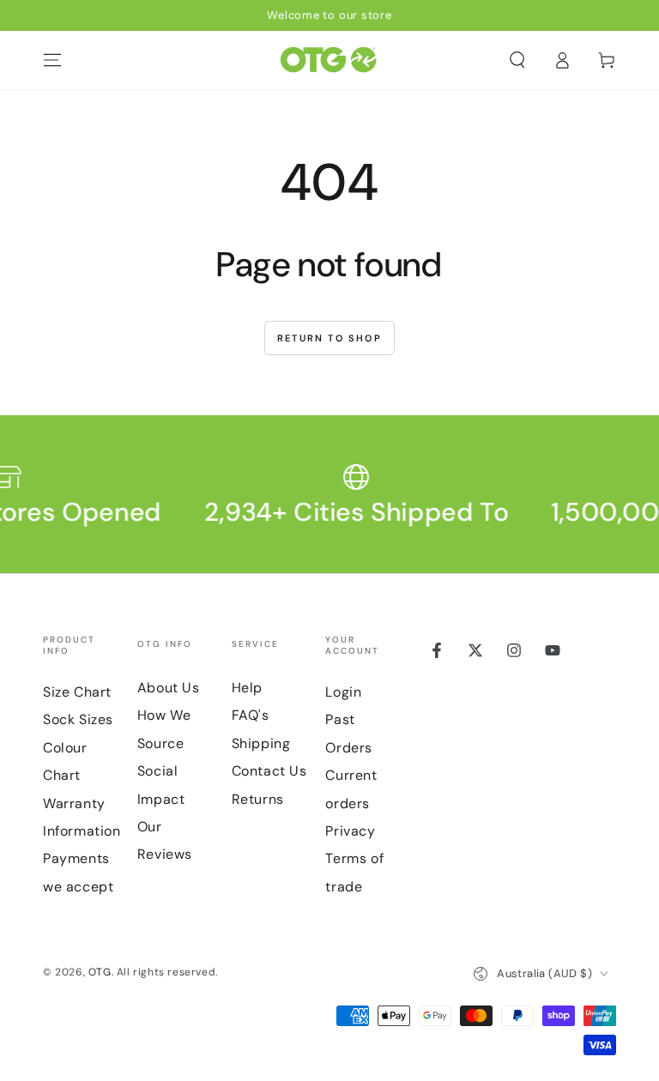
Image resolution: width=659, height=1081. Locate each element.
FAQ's (250, 715)
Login (343, 692)
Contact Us (269, 771)
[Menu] (52, 60)
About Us (168, 688)
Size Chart (77, 692)
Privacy (350, 831)
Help (247, 688)
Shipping (261, 743)
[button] (517, 60)
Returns (258, 799)
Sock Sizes (78, 719)
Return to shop (329, 338)
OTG (100, 972)
